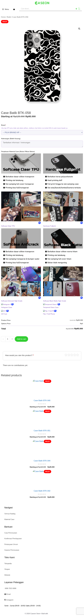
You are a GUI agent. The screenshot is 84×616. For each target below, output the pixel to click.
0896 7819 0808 (10, 588)
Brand (7, 125)
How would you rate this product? (19, 355)
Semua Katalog (9, 514)
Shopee (7, 569)
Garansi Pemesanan (11, 550)
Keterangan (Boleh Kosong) (10, 138)
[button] (79, 29)
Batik (9, 17)
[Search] (79, 9)
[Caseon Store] (42, 3)
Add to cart (21, 339)
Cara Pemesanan (10, 533)
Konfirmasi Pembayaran (13, 538)
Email (8, 594)
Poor (66, 355)
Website (7, 575)
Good (74, 355)
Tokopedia (8, 563)
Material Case (9, 519)
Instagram (9, 600)
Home (3, 17)
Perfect (77, 355)
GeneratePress (53, 613)
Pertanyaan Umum (11, 544)
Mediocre (68, 355)
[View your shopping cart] (14, 9)
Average (71, 355)
